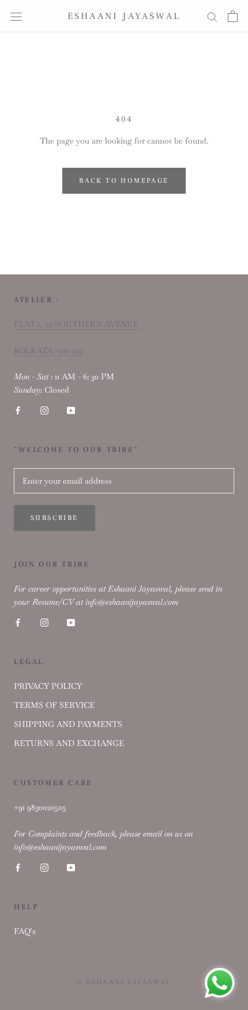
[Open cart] (233, 16)
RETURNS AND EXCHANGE (69, 743)
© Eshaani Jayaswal (123, 982)
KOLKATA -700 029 (48, 350)
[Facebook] (18, 409)
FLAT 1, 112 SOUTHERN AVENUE (77, 324)
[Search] (212, 16)
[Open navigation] (16, 16)
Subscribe (54, 518)
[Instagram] (44, 409)
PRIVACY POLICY (48, 686)
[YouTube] (71, 409)
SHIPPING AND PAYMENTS (68, 724)
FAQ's (25, 931)
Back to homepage (123, 180)
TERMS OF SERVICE (54, 705)
